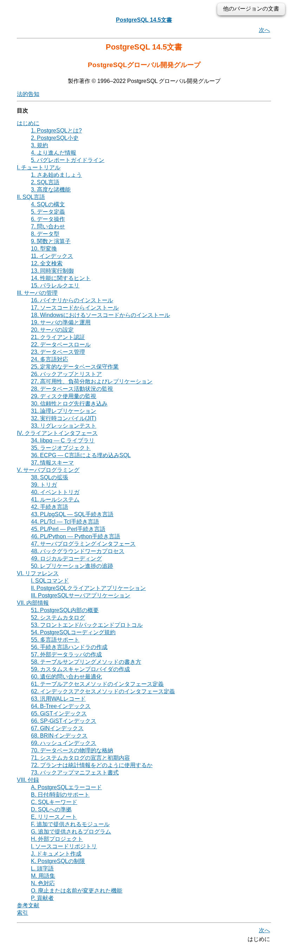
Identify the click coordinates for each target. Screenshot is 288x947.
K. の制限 (58, 861)
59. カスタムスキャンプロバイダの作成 (80, 669)
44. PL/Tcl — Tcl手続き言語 (65, 522)
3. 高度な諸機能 (51, 190)
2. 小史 (55, 138)
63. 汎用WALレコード (58, 699)
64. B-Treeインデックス (61, 706)
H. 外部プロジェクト (57, 839)
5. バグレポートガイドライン (67, 160)
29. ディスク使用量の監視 (63, 396)
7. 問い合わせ (48, 226)
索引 (22, 913)
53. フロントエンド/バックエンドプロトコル (87, 625)
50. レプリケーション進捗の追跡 (72, 566)
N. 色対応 (43, 883)
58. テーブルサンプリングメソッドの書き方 (86, 662)
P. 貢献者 (42, 898)
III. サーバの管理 (37, 293)
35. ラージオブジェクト (61, 448)
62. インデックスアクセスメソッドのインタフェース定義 (103, 691)
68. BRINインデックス (59, 736)
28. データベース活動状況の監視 (72, 389)
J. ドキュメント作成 (56, 854)
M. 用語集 (43, 876)
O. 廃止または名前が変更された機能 (76, 891)
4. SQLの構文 (48, 204)
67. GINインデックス (57, 728)
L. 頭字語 (42, 868)
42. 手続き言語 (49, 507)
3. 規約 (39, 145)
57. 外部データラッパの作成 (66, 654)
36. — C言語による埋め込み (81, 455)
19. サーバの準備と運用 (61, 322)
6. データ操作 (48, 219)
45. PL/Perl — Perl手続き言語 (68, 529)
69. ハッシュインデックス (63, 743)
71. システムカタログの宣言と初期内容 (80, 758)
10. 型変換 (44, 249)
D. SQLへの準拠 (51, 809)
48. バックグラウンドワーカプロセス (77, 551)
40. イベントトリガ (55, 492)
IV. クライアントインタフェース (57, 433)
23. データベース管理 (58, 352)
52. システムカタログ (58, 618)
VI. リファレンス (38, 573)
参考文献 (28, 905)
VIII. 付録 (28, 780)
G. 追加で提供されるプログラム (71, 832)
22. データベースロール (61, 345)
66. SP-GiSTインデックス (63, 721)
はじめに (28, 123)
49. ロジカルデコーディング (66, 559)
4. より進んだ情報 (53, 153)
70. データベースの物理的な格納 (72, 750)
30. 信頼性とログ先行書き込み (69, 404)
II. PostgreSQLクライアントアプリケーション (88, 588)
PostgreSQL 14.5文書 (144, 20)
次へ (264, 30)
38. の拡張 (49, 477)
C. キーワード (54, 802)
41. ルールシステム (55, 499)
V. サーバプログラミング (48, 470)
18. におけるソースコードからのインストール (100, 315)
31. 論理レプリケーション (63, 411)
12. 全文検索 (47, 263)
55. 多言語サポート (55, 640)
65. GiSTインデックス (59, 713)
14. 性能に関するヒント (61, 278)
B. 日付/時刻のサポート (60, 795)
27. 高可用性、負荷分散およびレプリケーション (91, 381)
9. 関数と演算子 (51, 241)
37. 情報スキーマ (52, 463)
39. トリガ (44, 485)
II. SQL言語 (31, 197)
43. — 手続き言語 (72, 514)
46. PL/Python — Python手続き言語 (75, 536)
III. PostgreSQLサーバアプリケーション (80, 595)
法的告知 (28, 94)
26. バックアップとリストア (66, 374)
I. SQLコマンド (50, 581)
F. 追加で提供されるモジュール (70, 824)
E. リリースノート (54, 817)
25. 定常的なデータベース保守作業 (75, 367)
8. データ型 (45, 234)
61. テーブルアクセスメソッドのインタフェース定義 (97, 684)
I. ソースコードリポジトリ (64, 846)
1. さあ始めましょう (56, 175)
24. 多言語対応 (49, 359)
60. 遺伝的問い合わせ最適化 (66, 677)
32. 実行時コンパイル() (63, 418)
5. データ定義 (48, 212)
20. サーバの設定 (52, 330)
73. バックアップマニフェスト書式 (75, 773)
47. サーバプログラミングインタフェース (83, 544)
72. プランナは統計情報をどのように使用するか (91, 765)
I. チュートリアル (38, 167)
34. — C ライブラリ (62, 440)
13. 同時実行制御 (52, 271)
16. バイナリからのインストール (72, 300)
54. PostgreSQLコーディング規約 (73, 632)
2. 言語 (45, 182)
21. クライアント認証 (58, 337)
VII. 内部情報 (33, 603)
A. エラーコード (66, 787)
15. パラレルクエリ (55, 285)
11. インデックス (52, 256)
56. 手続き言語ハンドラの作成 (69, 647)
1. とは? (56, 131)
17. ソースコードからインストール (75, 308)
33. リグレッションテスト (63, 426)
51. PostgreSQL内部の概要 (65, 610)
